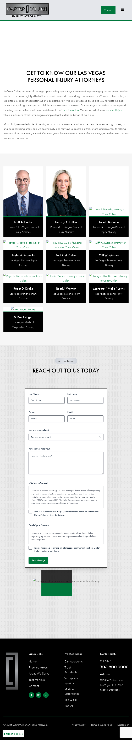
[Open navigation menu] (122, 10)
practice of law (71, 110)
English (8, 733)
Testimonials (37, 680)
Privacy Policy (50, 503)
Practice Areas (38, 667)
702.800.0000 (114, 667)
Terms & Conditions (69, 503)
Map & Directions (109, 689)
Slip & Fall (70, 700)
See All (69, 706)
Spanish (18, 733)
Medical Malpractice (71, 691)
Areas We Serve (39, 673)
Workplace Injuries (71, 681)
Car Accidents (73, 661)
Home (33, 661)
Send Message (38, 560)
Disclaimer (123, 724)
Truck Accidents (70, 670)
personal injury (114, 110)
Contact (108, 10)
